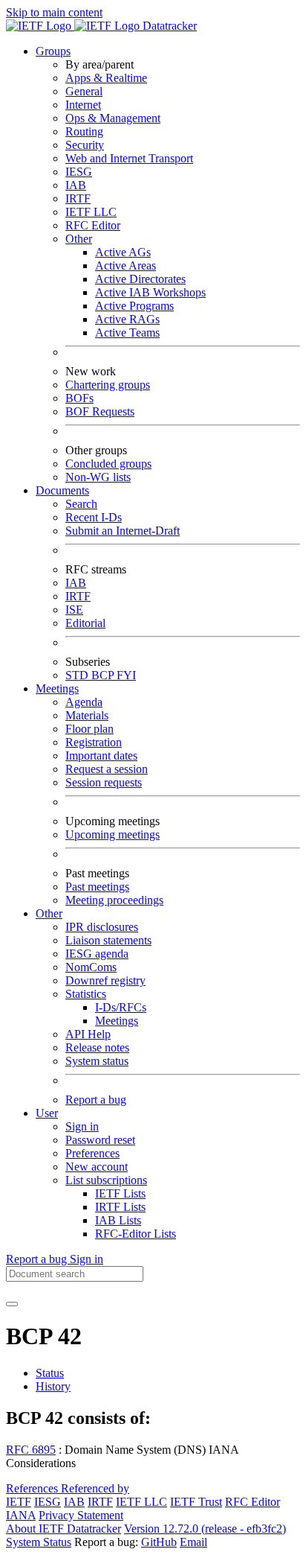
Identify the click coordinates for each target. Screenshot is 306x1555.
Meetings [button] (57, 688)
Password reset (100, 1139)
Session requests (103, 782)
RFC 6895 (31, 1449)
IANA (21, 1515)
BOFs (79, 398)
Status (50, 1373)
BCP (104, 675)
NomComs (91, 967)
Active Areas (125, 265)
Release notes (97, 1047)
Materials (86, 715)
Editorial (85, 623)
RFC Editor (92, 225)
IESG (78, 171)
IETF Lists (120, 1193)
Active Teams (127, 332)
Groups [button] (53, 51)
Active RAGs (127, 319)
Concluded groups (108, 463)
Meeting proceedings (114, 900)
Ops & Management (112, 118)
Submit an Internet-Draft (122, 530)
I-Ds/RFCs (120, 1007)
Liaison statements (108, 940)
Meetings (116, 1020)
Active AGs (123, 252)
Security (84, 145)
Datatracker (168, 25)
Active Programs (134, 305)
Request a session (106, 769)
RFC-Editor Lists (135, 1233)
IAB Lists (118, 1220)
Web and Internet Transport (129, 158)
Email (193, 1542)
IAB (75, 185)
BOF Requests (99, 411)
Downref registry (105, 980)
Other (78, 238)
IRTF (78, 198)
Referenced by (95, 1488)
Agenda (83, 702)
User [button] (47, 1113)
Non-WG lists (98, 477)
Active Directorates (140, 279)
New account (96, 1166)
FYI (126, 675)
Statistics (85, 994)
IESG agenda (96, 953)
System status (96, 1061)
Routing (84, 131)
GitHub (159, 1542)
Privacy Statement (81, 1515)
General (83, 91)
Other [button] (49, 913)
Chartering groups (107, 384)
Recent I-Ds (93, 517)
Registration (93, 742)
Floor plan (89, 728)
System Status (38, 1542)
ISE (74, 609)
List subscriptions (106, 1180)
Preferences (92, 1153)
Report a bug (95, 1099)
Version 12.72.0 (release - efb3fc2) (205, 1528)
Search (81, 503)
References (33, 1488)
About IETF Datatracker (63, 1528)
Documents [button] (62, 490)
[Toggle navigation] (12, 1304)
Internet (83, 104)
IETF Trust (196, 1501)
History (53, 1386)
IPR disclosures (101, 926)
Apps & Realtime (106, 77)
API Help (88, 1034)
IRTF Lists (120, 1207)
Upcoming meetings (112, 834)
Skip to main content (54, 12)
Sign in (82, 1126)
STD (78, 675)
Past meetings (97, 886)
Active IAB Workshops (150, 292)
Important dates (101, 755)
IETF (18, 1501)
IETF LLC (91, 212)
